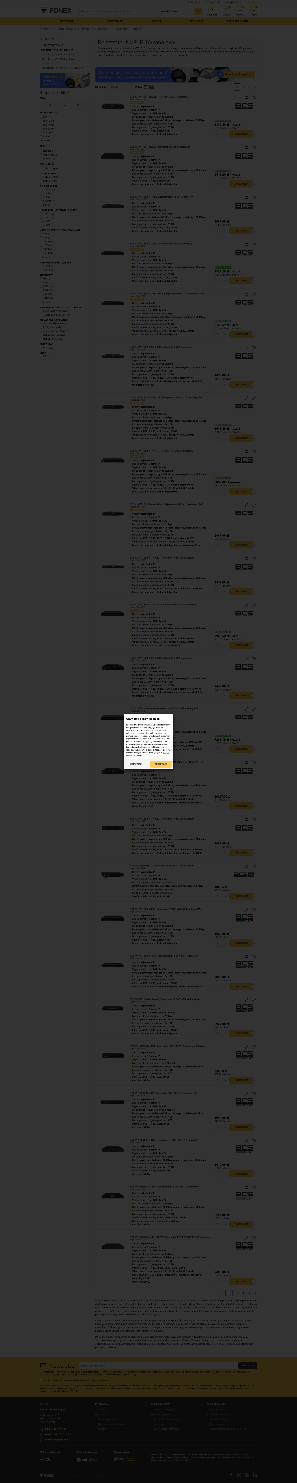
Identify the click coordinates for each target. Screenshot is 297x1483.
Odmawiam (136, 764)
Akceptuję (161, 764)
